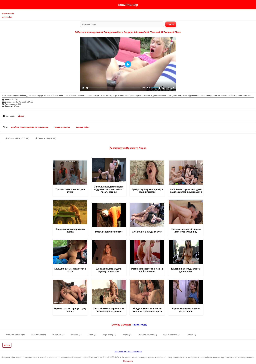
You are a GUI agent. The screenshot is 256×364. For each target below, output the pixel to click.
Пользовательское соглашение (128, 351)
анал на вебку (82, 127)
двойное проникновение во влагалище (29, 127)
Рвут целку (109, 335)
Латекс (191, 335)
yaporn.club (7, 17)
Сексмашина (38, 335)
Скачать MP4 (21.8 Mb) (18, 138)
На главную (128, 361)
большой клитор (15, 335)
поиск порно (139, 324)
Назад (7, 345)
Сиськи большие (147, 335)
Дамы (21, 116)
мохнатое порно (62, 127)
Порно (127, 335)
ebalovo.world (8, 13)
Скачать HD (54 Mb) (46, 138)
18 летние (58, 335)
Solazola (76, 335)
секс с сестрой (171, 335)
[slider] (113, 88)
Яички (92, 335)
